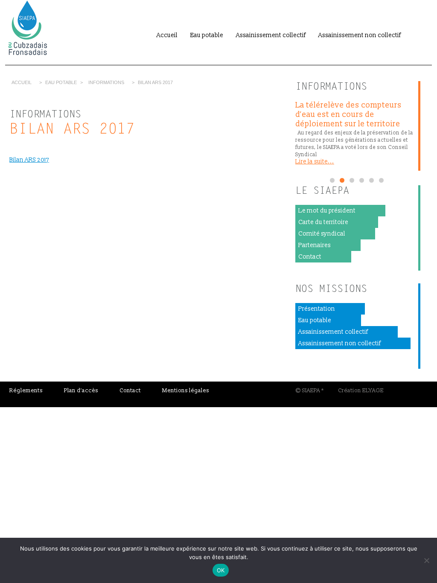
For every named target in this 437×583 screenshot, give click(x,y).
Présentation (316, 308)
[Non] (426, 560)
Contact (309, 256)
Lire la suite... (314, 161)
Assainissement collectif (271, 35)
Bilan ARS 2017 (29, 159)
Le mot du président (326, 210)
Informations (106, 82)
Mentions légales (185, 390)
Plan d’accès (81, 390)
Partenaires (314, 245)
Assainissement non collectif (359, 35)
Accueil (167, 35)
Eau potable (206, 35)
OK (221, 570)
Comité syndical (321, 233)
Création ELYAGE (361, 390)
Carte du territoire (323, 222)
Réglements (26, 390)
